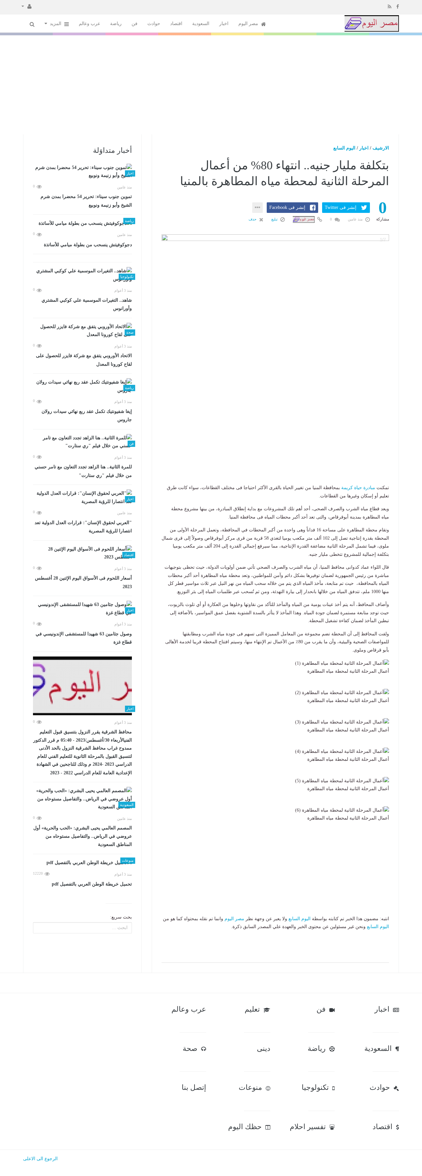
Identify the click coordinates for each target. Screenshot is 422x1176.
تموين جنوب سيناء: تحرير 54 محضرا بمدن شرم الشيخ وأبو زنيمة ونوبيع (86, 201)
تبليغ (275, 219)
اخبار (223, 23)
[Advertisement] (211, 85)
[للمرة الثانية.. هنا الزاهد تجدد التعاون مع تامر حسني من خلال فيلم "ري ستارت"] (82, 442)
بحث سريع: (121, 917)
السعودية (200, 23)
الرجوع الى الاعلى (40, 1158)
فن (134, 23)
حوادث (153, 23)
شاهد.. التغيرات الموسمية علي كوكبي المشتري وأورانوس (87, 304)
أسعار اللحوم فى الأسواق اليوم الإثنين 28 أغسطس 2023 (83, 582)
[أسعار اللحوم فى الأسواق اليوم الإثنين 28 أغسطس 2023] (82, 553)
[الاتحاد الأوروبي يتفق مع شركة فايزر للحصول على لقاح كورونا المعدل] (82, 331)
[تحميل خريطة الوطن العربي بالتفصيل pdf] (82, 863)
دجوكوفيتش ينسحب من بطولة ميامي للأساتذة (88, 244)
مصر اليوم (248, 23)
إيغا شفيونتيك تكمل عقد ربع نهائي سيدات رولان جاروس (87, 415)
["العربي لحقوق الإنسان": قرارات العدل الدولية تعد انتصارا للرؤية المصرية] (82, 497)
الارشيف (381, 148)
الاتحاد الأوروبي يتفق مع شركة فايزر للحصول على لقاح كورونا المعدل (84, 360)
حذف (253, 219)
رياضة (116, 23)
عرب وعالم (89, 23)
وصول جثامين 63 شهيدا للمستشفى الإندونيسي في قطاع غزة (84, 638)
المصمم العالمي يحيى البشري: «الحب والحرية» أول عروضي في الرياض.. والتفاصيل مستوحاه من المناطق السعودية (82, 836)
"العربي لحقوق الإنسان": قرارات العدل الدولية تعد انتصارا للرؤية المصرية (83, 527)
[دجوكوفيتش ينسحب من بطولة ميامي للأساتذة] (82, 223)
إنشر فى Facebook (287, 207)
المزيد (56, 23)
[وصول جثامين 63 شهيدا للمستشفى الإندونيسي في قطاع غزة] (82, 609)
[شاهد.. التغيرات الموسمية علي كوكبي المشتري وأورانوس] (82, 275)
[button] (26, 6)
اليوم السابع (344, 148)
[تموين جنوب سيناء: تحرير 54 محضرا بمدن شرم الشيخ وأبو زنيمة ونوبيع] (82, 172)
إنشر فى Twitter (340, 207)
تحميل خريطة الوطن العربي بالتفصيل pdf (92, 884)
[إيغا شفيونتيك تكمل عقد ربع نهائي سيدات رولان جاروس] (82, 386)
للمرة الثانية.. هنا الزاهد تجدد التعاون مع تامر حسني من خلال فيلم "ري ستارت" (83, 471)
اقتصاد (176, 23)
